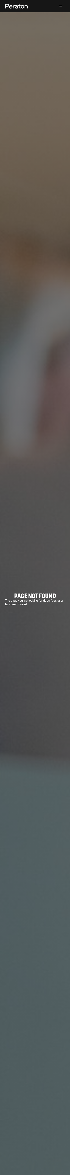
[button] (60, 6)
